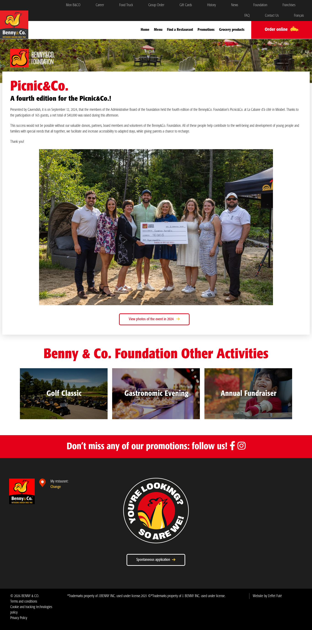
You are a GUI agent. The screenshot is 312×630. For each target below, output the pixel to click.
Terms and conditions (23, 601)
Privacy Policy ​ (18, 618)
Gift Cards (186, 5)
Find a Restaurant (180, 30)
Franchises (289, 5)
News (234, 5)
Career (100, 5)
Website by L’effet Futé (267, 596)
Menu (158, 30)
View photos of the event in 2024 (152, 319)
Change (55, 487)
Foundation (260, 5)
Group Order (156, 5)
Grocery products (231, 30)
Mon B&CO (73, 5)
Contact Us (272, 15)
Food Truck (126, 5)
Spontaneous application (154, 559)
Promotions (206, 30)
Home (145, 30)
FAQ (247, 15)
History (211, 5)
